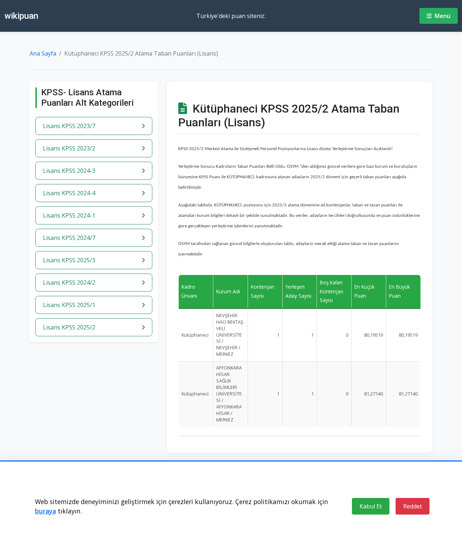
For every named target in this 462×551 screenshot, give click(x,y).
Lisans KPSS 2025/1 (69, 305)
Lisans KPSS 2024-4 (69, 193)
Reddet (412, 506)
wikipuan (21, 16)
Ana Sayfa (43, 53)
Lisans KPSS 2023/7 (69, 126)
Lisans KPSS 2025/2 (69, 327)
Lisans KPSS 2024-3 (69, 171)
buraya (45, 511)
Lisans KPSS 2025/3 (69, 260)
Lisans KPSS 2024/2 (69, 283)
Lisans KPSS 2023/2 (69, 148)
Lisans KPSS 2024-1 (69, 215)
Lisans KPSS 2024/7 (69, 238)
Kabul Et (370, 506)
